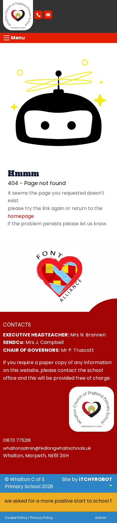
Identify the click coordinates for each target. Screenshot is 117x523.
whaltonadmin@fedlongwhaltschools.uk (47, 448)
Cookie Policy (16, 517)
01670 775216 (17, 440)
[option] (58, 277)
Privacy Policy (41, 517)
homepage (21, 216)
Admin (100, 517)
